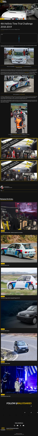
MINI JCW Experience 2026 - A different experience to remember (12, 232)
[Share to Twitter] (19, 38)
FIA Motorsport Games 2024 (5, 396)
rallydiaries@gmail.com (9, 429)
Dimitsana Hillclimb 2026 (5, 265)
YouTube (22, 66)
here (26, 136)
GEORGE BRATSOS (6, 186)
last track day (27, 72)
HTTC (3, 190)
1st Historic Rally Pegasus (5, 330)
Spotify (24, 94)
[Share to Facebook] (19, 36)
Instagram (19, 66)
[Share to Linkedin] (19, 39)
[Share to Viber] (19, 41)
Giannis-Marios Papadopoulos (17, 134)
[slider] (15, 180)
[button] (37, 1)
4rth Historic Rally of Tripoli (5, 363)
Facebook (15, 66)
